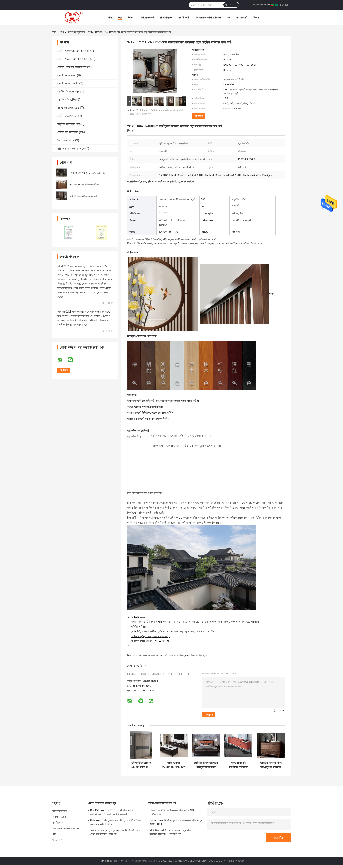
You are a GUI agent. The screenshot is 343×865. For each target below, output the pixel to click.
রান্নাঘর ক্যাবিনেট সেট (68, 124)
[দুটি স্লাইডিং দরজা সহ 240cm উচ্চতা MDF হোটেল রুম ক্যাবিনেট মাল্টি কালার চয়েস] (141, 745)
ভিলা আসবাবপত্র (65, 140)
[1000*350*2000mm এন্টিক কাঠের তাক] (61, 173)
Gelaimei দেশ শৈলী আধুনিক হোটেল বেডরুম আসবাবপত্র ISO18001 (176, 822)
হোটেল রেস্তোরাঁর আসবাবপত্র (72, 51)
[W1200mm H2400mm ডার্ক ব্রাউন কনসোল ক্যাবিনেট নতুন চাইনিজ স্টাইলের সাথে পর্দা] (155, 71)
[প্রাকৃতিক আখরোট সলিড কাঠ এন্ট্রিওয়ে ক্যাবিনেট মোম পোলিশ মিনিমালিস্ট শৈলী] (271, 745)
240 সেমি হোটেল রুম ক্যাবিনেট (145, 655)
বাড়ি (110, 17)
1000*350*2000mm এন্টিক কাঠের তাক (87, 173)
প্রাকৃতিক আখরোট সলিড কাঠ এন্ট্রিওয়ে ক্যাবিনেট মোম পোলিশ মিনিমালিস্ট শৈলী (271, 765)
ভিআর (256, 17)
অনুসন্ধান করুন (231, 4)
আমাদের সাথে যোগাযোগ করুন (208, 17)
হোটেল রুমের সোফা (67, 83)
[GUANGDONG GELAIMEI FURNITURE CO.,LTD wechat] (73, 360)
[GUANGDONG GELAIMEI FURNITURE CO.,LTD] (74, 17)
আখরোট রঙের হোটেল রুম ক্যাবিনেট (83, 196)
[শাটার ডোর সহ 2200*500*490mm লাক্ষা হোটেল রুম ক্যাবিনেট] (174, 745)
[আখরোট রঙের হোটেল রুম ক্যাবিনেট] (61, 196)
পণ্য (120, 17)
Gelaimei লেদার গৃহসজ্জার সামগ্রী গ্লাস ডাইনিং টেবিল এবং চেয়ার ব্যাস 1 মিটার (115, 822)
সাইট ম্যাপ (57, 839)
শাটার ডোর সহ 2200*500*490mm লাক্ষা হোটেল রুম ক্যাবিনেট (173, 765)
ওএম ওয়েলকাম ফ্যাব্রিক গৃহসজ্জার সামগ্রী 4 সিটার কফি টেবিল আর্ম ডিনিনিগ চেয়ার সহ (115, 832)
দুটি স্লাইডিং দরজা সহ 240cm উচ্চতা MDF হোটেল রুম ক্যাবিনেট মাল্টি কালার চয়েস (141, 765)
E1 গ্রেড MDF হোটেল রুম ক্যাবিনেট (84, 184)
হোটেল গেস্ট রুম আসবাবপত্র (71, 67)
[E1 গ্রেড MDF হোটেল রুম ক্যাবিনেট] (61, 184)
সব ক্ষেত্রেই (241, 17)
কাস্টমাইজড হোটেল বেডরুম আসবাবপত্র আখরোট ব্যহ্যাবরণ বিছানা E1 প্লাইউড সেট (172, 832)
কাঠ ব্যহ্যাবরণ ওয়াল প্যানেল (71, 148)
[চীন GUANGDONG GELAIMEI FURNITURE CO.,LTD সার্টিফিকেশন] (68, 232)
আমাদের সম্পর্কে (147, 17)
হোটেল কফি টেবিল (66, 100)
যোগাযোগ (199, 115)
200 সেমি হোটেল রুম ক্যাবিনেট (171, 655)
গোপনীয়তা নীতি (106, 860)
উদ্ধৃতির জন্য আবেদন (261, 4)
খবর (228, 17)
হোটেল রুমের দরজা (66, 75)
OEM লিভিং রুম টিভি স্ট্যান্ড (196, 655)
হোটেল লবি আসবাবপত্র (69, 91)
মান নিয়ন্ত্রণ (183, 17)
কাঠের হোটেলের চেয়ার (68, 108)
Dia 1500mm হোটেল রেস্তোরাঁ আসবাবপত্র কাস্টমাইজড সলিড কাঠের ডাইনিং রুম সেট (112, 812)
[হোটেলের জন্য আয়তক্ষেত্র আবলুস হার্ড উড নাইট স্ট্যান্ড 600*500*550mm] (206, 745)
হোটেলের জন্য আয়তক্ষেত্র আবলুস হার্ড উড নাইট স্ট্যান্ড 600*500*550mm (206, 765)
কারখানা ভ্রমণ (166, 17)
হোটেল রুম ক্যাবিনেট (76, 32)
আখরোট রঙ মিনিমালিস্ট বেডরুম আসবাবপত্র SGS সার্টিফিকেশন (173, 812)
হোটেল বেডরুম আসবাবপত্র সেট (73, 59)
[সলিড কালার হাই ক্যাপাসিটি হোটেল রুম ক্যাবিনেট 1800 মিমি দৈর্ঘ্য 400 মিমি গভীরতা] (238, 745)
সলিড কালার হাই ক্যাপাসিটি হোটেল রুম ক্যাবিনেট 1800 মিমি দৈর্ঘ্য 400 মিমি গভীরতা (238, 765)
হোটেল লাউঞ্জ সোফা (67, 116)
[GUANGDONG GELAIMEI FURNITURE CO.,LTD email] (62, 360)
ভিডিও (131, 17)
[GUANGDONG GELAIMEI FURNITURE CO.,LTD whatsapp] (140, 701)
